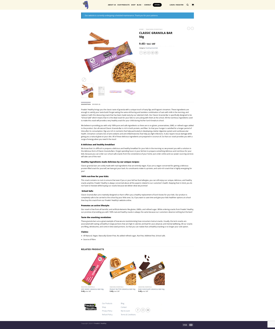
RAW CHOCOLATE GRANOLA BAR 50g (151, 289)
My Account (125, 311)
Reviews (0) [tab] (96, 104)
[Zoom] (84, 80)
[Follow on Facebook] (138, 310)
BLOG (139, 5)
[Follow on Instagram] (143, 310)
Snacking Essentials (154, 29)
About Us (112, 5)
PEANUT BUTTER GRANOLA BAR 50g (122, 289)
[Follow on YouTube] (148, 310)
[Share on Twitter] (145, 53)
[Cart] (193, 4)
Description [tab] (86, 104)
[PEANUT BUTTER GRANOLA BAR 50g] (123, 269)
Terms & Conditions (128, 314)
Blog (122, 303)
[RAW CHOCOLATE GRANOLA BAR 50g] (151, 269)
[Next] (132, 54)
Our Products (123, 5)
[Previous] (85, 54)
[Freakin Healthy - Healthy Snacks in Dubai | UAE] (93, 5)
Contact (124, 307)
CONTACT (147, 5)
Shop (133, 5)
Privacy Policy (107, 311)
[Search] (187, 5)
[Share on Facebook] (141, 53)
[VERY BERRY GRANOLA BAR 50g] (94, 269)
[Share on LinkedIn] (156, 53)
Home (141, 29)
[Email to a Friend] (149, 53)
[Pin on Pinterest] (152, 53)
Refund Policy (107, 314)
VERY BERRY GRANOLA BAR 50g (92, 289)
